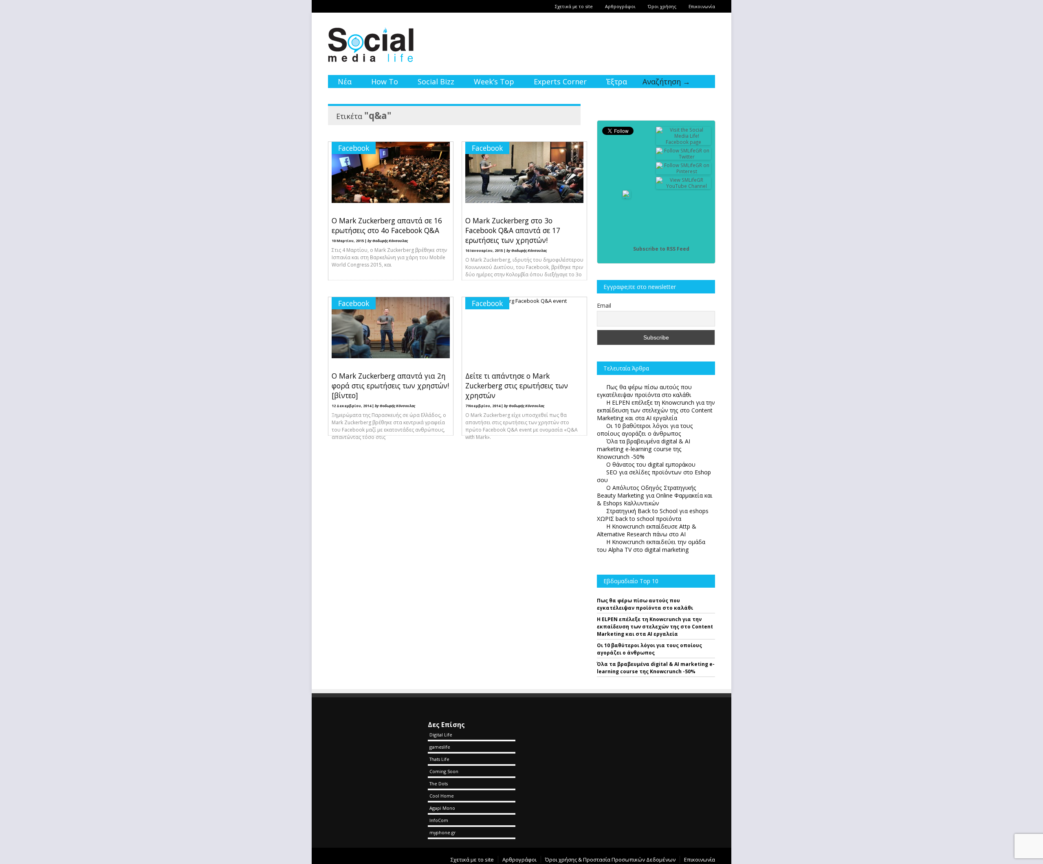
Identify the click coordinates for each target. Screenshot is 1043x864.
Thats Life (439, 759)
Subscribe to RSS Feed (661, 249)
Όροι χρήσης (662, 6)
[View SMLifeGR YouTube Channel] (683, 186)
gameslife (439, 747)
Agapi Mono (442, 808)
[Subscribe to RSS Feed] (627, 249)
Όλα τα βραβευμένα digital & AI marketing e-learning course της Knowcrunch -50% (656, 668)
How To (384, 81)
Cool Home (441, 796)
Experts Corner (560, 81)
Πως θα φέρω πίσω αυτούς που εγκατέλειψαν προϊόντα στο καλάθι (645, 604)
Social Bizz (436, 81)
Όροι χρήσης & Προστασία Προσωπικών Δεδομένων (610, 859)
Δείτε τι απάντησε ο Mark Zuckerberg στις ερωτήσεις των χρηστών (516, 385)
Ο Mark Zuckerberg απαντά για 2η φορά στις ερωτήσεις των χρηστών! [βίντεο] (390, 385)
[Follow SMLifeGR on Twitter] (683, 157)
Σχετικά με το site (574, 6)
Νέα (345, 81)
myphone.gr (442, 832)
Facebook (353, 148)
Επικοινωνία (702, 6)
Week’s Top (494, 81)
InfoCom (438, 820)
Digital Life (440, 735)
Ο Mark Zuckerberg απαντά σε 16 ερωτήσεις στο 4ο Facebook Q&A (387, 225)
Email (604, 305)
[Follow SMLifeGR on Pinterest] (683, 171)
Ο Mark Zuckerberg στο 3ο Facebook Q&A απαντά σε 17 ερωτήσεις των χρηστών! (512, 230)
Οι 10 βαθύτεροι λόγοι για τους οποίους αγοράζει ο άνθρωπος (649, 649)
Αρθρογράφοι (620, 6)
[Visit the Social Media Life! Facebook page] (683, 142)
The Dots (438, 783)
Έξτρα (616, 81)
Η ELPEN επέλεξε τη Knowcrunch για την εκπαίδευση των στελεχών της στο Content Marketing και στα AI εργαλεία (655, 626)
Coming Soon (443, 771)
